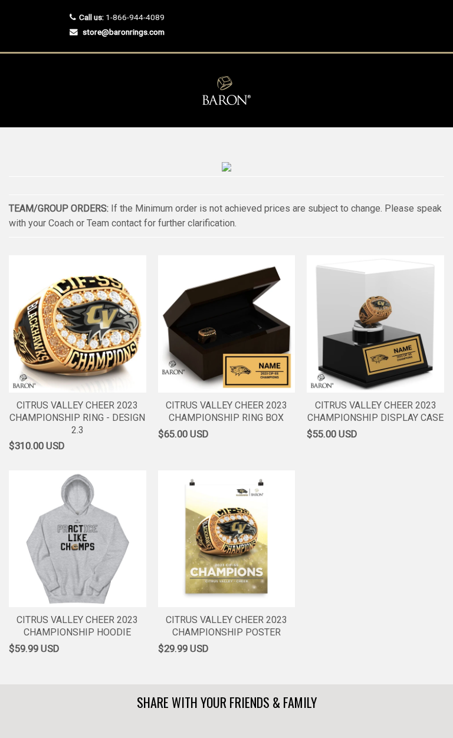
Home (19, 150)
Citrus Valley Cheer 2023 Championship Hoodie (77, 626)
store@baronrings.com (124, 32)
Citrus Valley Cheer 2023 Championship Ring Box (226, 411)
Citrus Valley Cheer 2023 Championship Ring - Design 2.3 (77, 418)
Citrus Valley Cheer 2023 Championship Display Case (375, 411)
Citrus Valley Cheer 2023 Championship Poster (226, 626)
